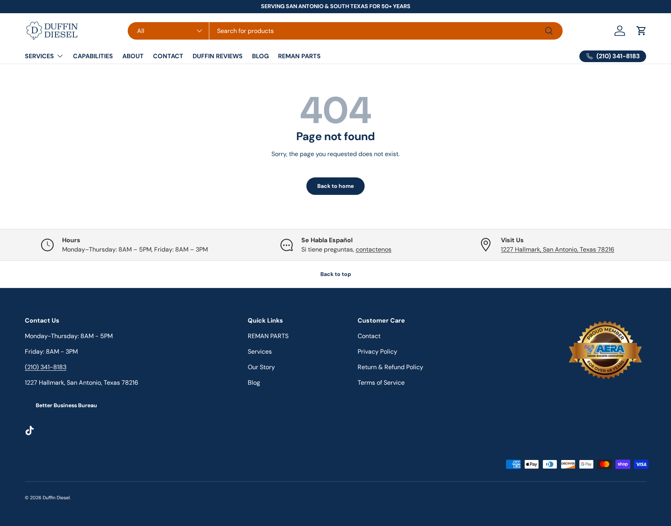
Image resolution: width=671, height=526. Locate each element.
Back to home (335, 185)
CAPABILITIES (93, 56)
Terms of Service (381, 382)
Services (260, 351)
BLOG (260, 56)
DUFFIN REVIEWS (218, 56)
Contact (369, 336)
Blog (254, 382)
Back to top (335, 274)
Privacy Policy (377, 351)
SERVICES (39, 56)
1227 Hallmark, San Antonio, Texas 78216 (557, 249)
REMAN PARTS (299, 56)
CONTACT (168, 56)
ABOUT (133, 56)
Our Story (261, 367)
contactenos (373, 249)
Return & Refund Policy (390, 367)
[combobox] (345, 31)
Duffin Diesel (56, 498)
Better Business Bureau (66, 405)
